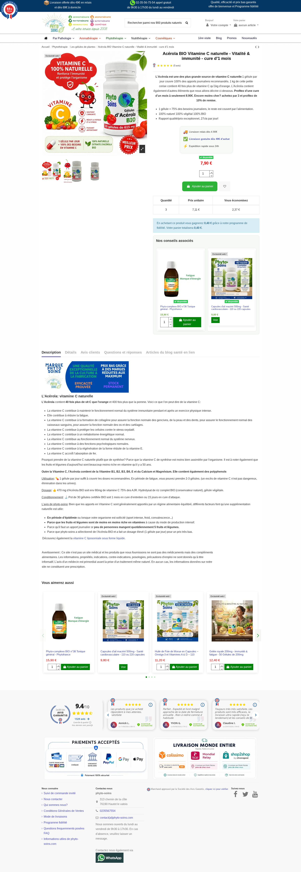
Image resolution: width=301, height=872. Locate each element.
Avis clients (90, 352)
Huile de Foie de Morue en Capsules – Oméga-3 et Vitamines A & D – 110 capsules (176, 654)
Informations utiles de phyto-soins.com (61, 841)
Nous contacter (53, 799)
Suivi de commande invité (60, 793)
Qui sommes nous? (56, 804)
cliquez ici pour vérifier (216, 789)
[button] (63, 38)
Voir (215, 319)
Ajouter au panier (202, 186)
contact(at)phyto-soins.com (116, 817)
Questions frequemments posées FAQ (64, 831)
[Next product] (258, 46)
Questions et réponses (123, 352)
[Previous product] (256, 46)
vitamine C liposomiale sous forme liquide (99, 538)
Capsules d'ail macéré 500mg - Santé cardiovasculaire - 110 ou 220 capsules (230, 307)
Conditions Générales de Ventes (64, 810)
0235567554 (107, 810)
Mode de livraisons (55, 816)
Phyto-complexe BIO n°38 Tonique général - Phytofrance (177, 307)
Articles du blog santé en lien (170, 352)
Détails (70, 352)
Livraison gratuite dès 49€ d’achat (209, 139)
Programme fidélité (55, 822)
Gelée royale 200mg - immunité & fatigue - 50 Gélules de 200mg (228, 653)
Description (51, 352)
